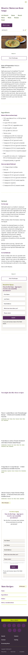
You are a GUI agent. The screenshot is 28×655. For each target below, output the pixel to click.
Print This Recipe (13, 58)
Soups (3, 20)
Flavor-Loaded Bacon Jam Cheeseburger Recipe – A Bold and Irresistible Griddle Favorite (14, 414)
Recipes (16, 17)
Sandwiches (6, 420)
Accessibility (22, 651)
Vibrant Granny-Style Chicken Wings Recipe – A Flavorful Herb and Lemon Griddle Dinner (12, 494)
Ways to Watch (14, 620)
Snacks (2, 472)
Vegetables (11, 446)
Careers (16, 636)
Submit (13, 317)
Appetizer (9, 470)
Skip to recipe (6, 25)
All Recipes (22, 586)
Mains (3, 17)
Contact (3, 639)
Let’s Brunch (4, 15)
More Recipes (5, 502)
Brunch (20, 15)
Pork (2, 420)
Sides (7, 446)
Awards (3, 636)
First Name (7, 294)
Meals (9, 17)
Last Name (6, 299)
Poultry (18, 498)
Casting (16, 639)
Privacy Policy (3, 651)
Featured (16, 470)
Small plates (23, 470)
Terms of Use (13, 651)
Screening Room (5, 643)
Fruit (12, 498)
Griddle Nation (4, 470)
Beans (13, 15)
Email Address (7, 303)
